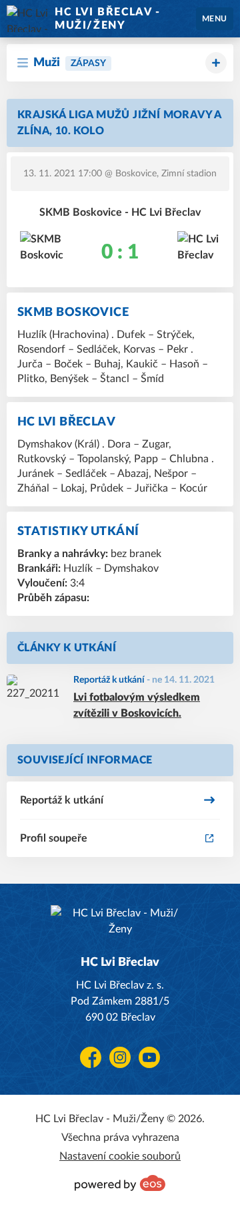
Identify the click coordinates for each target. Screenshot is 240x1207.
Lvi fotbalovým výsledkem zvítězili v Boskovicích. (136, 705)
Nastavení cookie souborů (120, 1156)
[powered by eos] (120, 1183)
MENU (214, 19)
